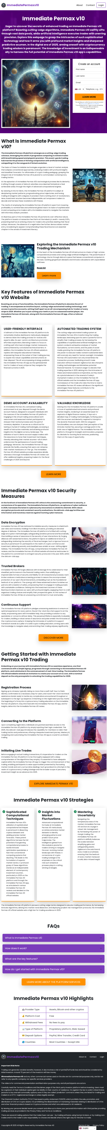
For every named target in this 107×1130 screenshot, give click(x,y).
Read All (41, 267)
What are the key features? (21, 958)
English (85, 1128)
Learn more (49, 275)
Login (101, 5)
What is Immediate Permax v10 (23, 938)
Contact (90, 5)
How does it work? (16, 948)
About (79, 5)
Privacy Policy (98, 1125)
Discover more (53, 637)
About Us (82, 1057)
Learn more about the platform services (53, 982)
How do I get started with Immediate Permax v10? (35, 969)
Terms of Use (84, 1125)
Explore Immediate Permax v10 (53, 783)
